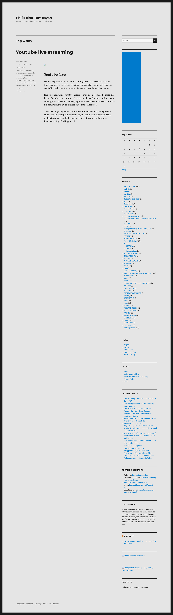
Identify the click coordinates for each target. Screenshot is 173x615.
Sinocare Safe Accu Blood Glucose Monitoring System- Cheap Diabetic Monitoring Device (137, 413)
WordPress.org (129, 355)
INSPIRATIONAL (130, 256)
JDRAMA (127, 258)
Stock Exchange (130, 315)
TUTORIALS (128, 323)
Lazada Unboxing (130, 271)
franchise (127, 231)
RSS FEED (129, 536)
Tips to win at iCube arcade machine (138, 453)
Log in (126, 347)
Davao (128, 249)
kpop (126, 268)
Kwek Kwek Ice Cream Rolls (134, 421)
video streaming (30, 83)
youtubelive (23, 88)
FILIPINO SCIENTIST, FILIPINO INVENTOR (140, 219)
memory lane (129, 276)
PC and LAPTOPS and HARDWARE (137, 283)
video (26, 80)
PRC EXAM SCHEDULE (132, 293)
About (126, 372)
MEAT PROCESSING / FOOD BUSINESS (138, 273)
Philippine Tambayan (34, 18)
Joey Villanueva (130, 483)
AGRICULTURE (129, 187)
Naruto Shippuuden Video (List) (136, 377)
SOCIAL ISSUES (130, 311)
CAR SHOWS (128, 206)
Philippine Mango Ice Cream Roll (136, 451)
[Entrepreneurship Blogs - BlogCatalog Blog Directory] (139, 569)
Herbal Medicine (130, 241)
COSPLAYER (128, 211)
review (126, 301)
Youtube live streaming (44, 52)
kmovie (126, 266)
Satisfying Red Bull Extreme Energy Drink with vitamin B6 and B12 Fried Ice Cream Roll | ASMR (140, 435)
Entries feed (128, 350)
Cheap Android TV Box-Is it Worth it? (138, 409)
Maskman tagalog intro (133, 446)
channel (27, 70)
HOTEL (126, 244)
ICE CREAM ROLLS (131, 254)
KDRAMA (127, 263)
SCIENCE (127, 306)
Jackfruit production (140, 475)
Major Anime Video (131, 374)
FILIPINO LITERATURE (133, 216)
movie (126, 278)
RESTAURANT (129, 298)
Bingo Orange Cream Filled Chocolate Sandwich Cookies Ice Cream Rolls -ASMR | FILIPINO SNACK (140, 428)
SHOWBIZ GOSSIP (130, 308)
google (32, 73)
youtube (24, 85)
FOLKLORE (128, 224)
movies (18, 80)
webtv (18, 85)
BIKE (126, 201)
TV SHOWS (128, 325)
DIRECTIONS (129, 214)
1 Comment (20, 91)
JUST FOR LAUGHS (131, 261)
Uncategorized (129, 328)
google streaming (23, 75)
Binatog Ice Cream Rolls (133, 423)
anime (126, 192)
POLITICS (127, 291)
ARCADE (127, 197)
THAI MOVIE (129, 318)
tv (23, 80)
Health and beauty (131, 239)
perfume (127, 286)
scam (126, 303)
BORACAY (129, 246)
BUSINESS (127, 204)
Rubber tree (142, 483)
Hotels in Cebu (131, 251)
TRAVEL (127, 320)
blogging (19, 70)
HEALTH (127, 236)
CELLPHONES (129, 209)
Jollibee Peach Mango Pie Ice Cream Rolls (140, 418)
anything (127, 194)
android (127, 189)
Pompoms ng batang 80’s (134, 448)
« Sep (124, 170)
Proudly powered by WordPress (47, 604)
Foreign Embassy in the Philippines (137, 229)
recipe (126, 296)
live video (28, 78)
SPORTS (127, 313)
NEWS (126, 281)
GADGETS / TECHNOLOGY (134, 234)
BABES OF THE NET (131, 199)
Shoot (126, 382)
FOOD (126, 226)
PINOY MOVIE (129, 288)
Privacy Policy (129, 379)
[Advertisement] (131, 87)
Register (127, 345)
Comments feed (130, 352)
